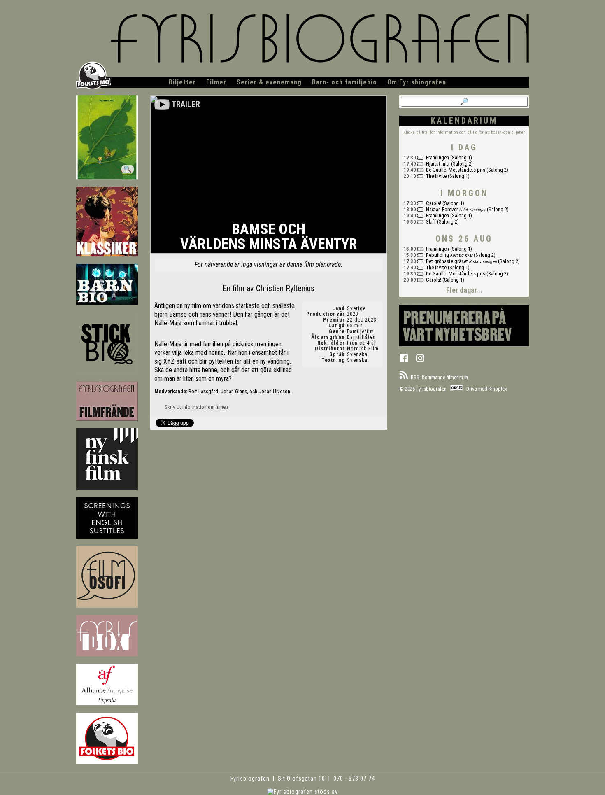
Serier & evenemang (269, 82)
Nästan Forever (442, 209)
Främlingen (437, 157)
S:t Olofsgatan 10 (302, 778)
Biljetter (182, 82)
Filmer (216, 82)
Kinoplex (498, 389)
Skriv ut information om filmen (195, 407)
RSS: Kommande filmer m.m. (438, 377)
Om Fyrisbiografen (416, 82)
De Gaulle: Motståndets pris (455, 170)
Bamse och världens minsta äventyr (268, 237)
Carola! (433, 203)
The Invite (436, 176)
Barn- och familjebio (344, 82)
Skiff (431, 222)
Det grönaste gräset (447, 261)
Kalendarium (464, 121)
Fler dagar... (464, 290)
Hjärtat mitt (438, 164)
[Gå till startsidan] (302, 42)
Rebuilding (437, 255)
